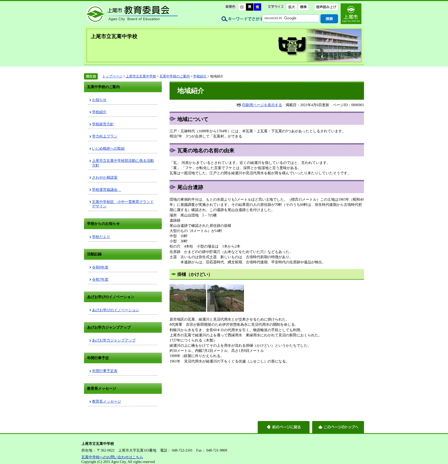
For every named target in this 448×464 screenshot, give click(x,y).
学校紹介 (200, 76)
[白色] (242, 7)
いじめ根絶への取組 (108, 148)
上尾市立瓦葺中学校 (114, 36)
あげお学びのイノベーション (115, 310)
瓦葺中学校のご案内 (174, 76)
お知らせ (99, 100)
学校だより (101, 237)
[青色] (257, 7)
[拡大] (291, 7)
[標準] (303, 7)
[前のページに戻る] (284, 427)
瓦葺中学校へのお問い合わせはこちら (112, 457)
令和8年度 (100, 267)
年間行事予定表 (104, 371)
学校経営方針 (103, 124)
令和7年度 (100, 279)
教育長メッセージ (106, 401)
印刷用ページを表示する (262, 105)
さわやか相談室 (104, 177)
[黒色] (250, 7)
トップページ (112, 76)
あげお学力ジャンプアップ (114, 340)
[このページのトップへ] (338, 427)
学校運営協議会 (106, 189)
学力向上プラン (104, 136)
